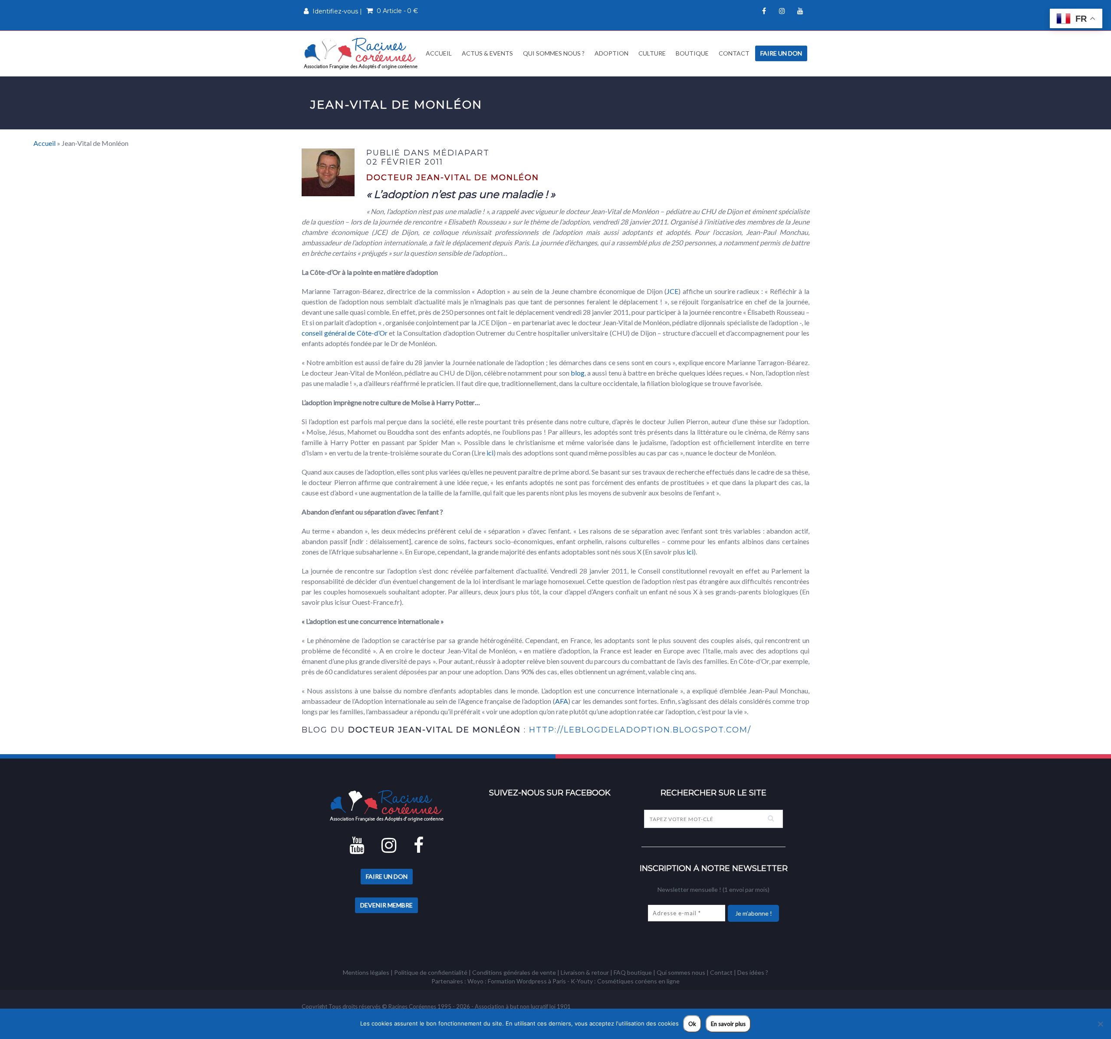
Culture (652, 53)
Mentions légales (366, 972)
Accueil (438, 53)
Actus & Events (487, 53)
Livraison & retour (585, 972)
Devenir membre (386, 905)
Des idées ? (752, 972)
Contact (734, 53)
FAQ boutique (633, 972)
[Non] (1100, 1023)
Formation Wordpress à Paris (527, 981)
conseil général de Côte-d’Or (345, 333)
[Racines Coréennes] (360, 53)
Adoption (611, 53)
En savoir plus (728, 1023)
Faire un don (781, 53)
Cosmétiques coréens (627, 981)
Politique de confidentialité (430, 972)
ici (489, 453)
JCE (672, 291)
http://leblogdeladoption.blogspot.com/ (640, 730)
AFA (561, 701)
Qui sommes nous (681, 972)
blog (578, 373)
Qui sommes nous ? (554, 53)
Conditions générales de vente (514, 972)
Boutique (692, 53)
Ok (692, 1023)
